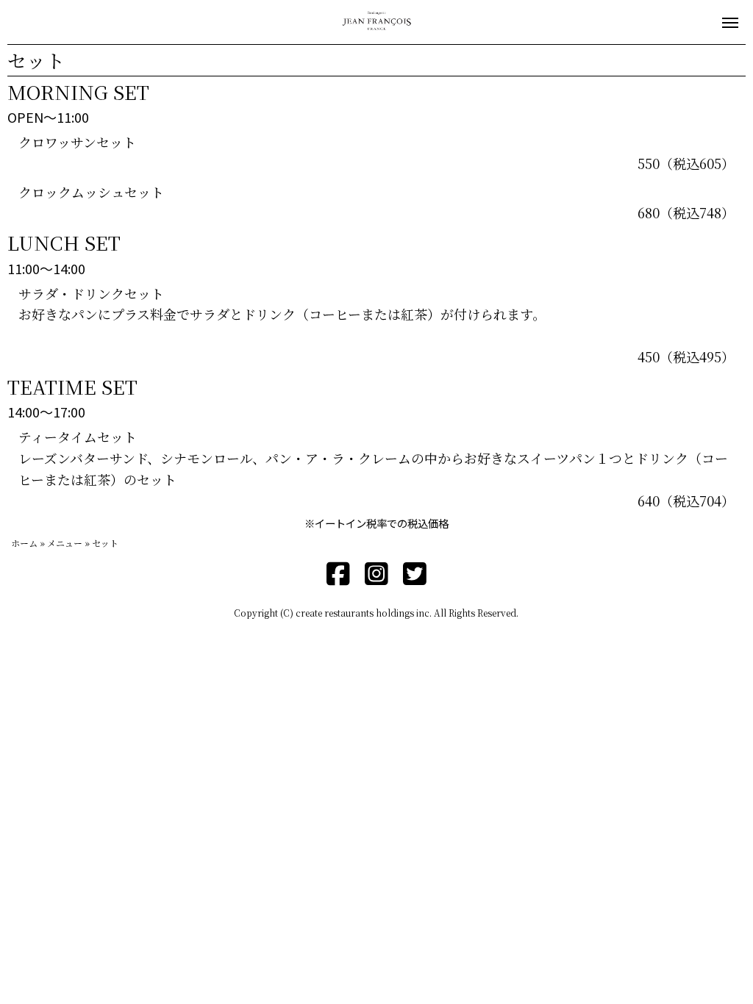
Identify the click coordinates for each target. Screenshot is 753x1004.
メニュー (64, 543)
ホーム (24, 543)
